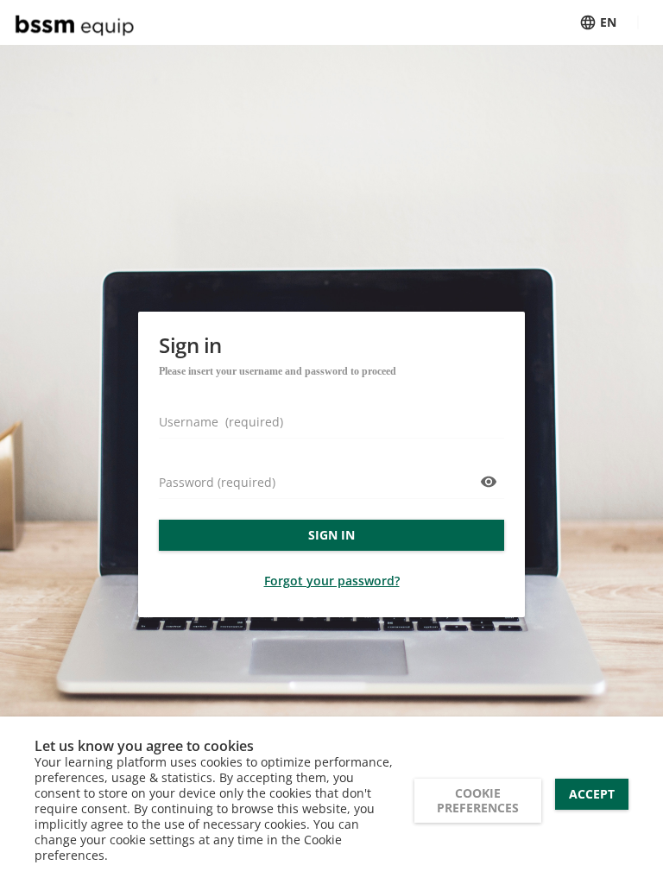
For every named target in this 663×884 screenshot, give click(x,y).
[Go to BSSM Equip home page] (79, 22)
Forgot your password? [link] (332, 580)
